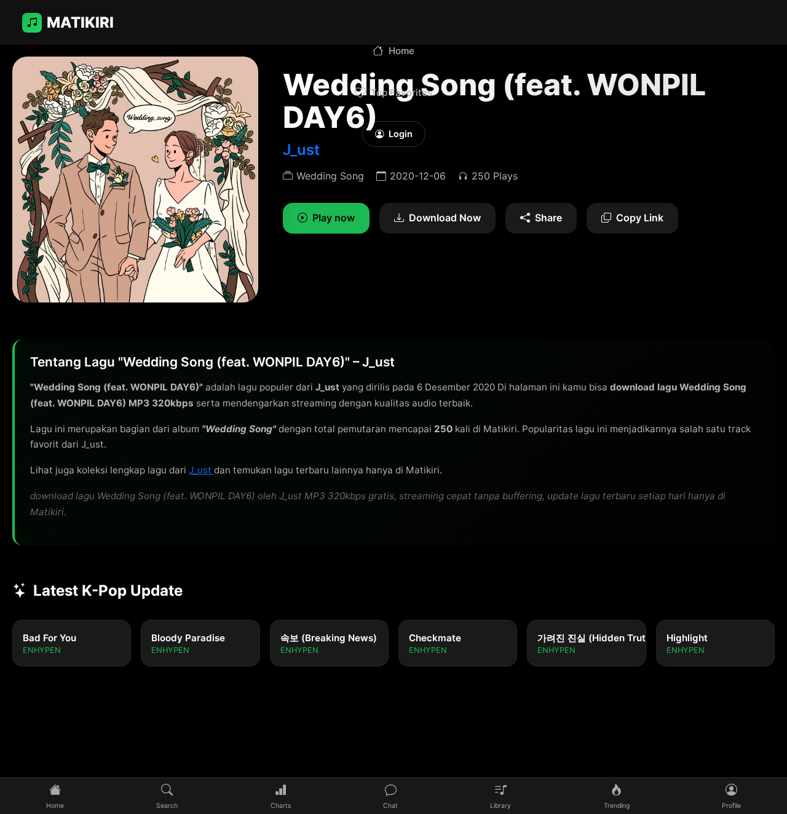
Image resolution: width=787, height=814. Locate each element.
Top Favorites (401, 92)
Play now (333, 217)
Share (548, 217)
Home (401, 51)
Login (401, 133)
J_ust (301, 150)
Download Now (445, 217)
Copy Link (639, 217)
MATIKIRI (80, 22)
